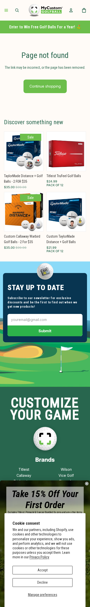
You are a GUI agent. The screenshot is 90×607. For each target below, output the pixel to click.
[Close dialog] (86, 483)
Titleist (23, 469)
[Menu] (6, 10)
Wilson (66, 469)
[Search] (17, 10)
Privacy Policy (39, 557)
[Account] (71, 10)
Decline (42, 582)
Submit (45, 330)
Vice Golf (66, 475)
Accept (43, 570)
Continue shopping (45, 86)
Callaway (23, 475)
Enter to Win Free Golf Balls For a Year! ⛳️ (45, 27)
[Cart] (84, 10)
